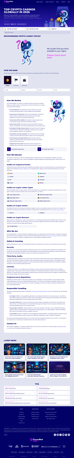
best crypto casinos (53, 235)
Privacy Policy (21, 422)
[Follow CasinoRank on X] (60, 435)
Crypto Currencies (49, 1)
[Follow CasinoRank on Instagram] (58, 435)
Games (57, 1)
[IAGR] (11, 446)
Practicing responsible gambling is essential (41, 291)
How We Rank (21, 418)
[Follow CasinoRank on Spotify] (66, 435)
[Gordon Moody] (35, 446)
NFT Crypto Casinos (50, 414)
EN (5, 434)
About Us (21, 412)
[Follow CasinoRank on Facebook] (55, 435)
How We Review (21, 416)
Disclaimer (34, 456)
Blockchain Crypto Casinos (51, 412)
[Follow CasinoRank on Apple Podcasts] (69, 435)
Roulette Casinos (35, 416)
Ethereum (27, 168)
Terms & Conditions (44, 456)
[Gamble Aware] (51, 446)
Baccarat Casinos (35, 412)
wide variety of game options (57, 209)
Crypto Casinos (39, 1)
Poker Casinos (35, 418)
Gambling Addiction (12, 456)
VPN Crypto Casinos (50, 418)
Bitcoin (21, 168)
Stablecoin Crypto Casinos (50, 416)
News (69, 1)
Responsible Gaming (24, 456)
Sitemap (63, 456)
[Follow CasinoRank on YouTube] (63, 435)
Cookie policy (55, 456)
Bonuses (63, 1)
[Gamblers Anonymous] (17, 446)
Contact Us (21, 414)
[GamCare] (25, 446)
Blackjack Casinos (35, 414)
